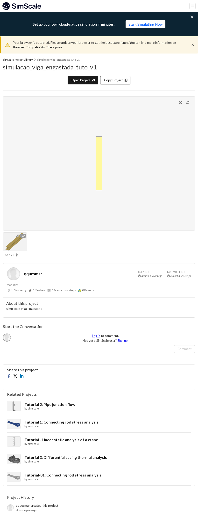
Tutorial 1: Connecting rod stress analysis (61, 422)
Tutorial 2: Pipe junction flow (49, 404)
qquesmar (33, 273)
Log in (96, 336)
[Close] (193, 45)
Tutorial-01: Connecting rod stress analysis (62, 475)
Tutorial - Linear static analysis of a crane (61, 439)
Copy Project (113, 80)
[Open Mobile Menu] (192, 6)
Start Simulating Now (145, 24)
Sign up (123, 340)
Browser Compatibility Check (33, 47)
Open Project (80, 80)
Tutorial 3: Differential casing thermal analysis (65, 457)
